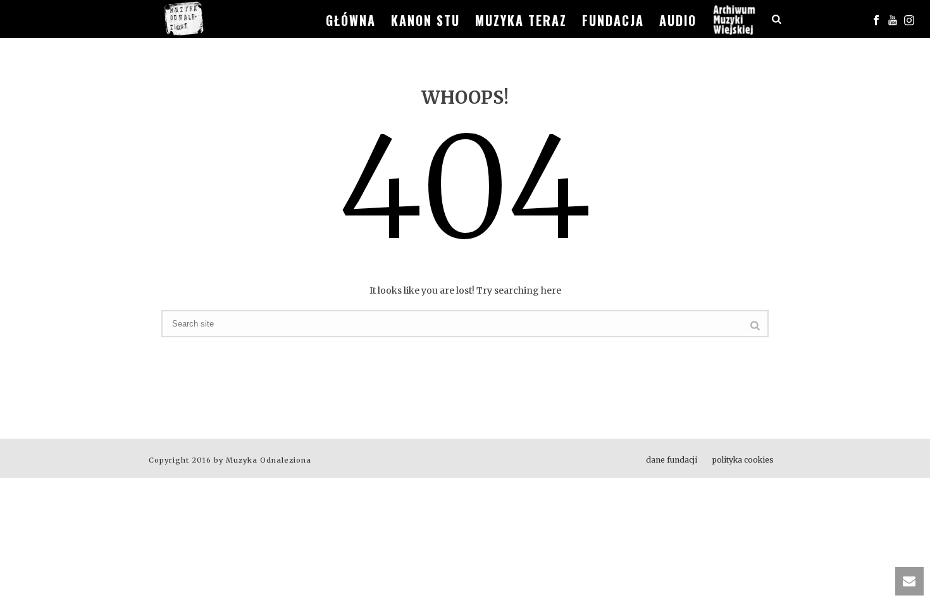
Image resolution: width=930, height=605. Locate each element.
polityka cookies (743, 460)
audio (678, 20)
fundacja (613, 20)
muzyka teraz (521, 20)
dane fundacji (671, 460)
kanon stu (425, 20)
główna (351, 20)
